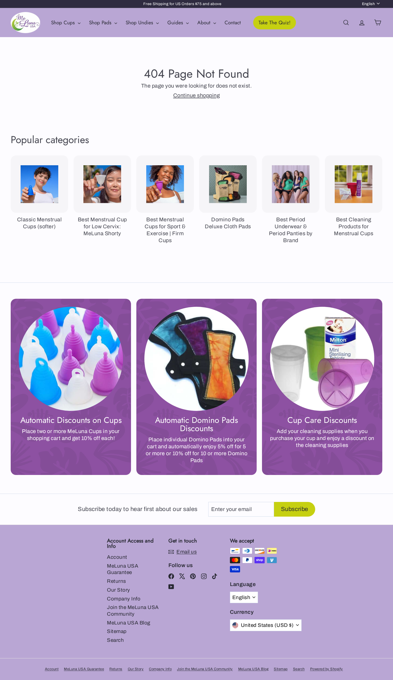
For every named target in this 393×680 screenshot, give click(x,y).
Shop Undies (140, 22)
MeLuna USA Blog (129, 623)
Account (117, 557)
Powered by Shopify (326, 669)
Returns (116, 581)
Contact (233, 22)
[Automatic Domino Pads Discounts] (196, 359)
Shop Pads (101, 22)
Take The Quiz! (275, 22)
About (204, 22)
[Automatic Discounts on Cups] (71, 359)
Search (115, 640)
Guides (176, 22)
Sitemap (117, 631)
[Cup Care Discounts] (322, 359)
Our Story (118, 590)
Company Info (123, 599)
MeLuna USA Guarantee (122, 569)
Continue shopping (196, 95)
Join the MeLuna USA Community (133, 610)
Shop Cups (63, 22)
